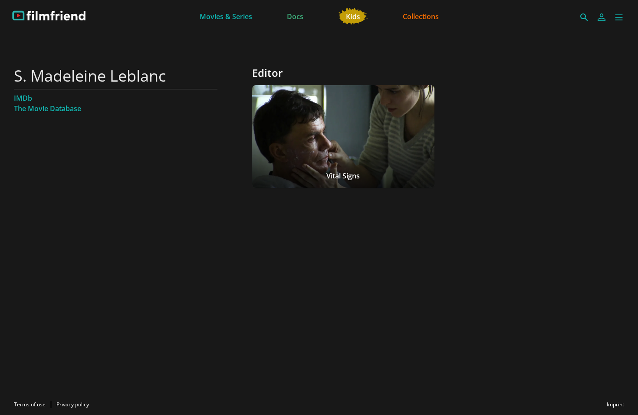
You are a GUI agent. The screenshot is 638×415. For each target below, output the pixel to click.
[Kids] (353, 15)
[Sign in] (601, 17)
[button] (619, 17)
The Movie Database (47, 108)
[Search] (584, 17)
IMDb (23, 98)
